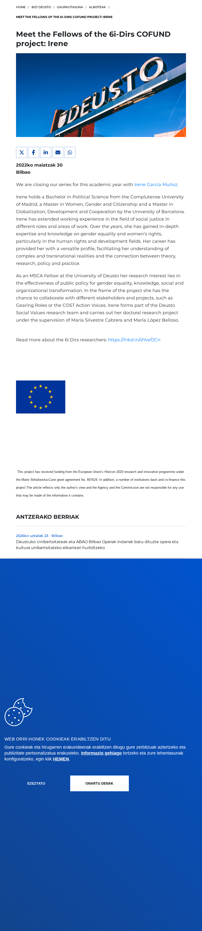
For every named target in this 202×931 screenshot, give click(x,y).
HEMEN (61, 759)
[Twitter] (21, 152)
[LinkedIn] (45, 152)
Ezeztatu (36, 783)
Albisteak (97, 7)
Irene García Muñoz (155, 184)
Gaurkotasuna (70, 7)
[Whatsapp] (69, 152)
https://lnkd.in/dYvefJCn (134, 340)
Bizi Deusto (41, 7)
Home (21, 7)
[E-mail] (57, 152)
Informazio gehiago (101, 753)
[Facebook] (33, 152)
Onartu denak (99, 783)
